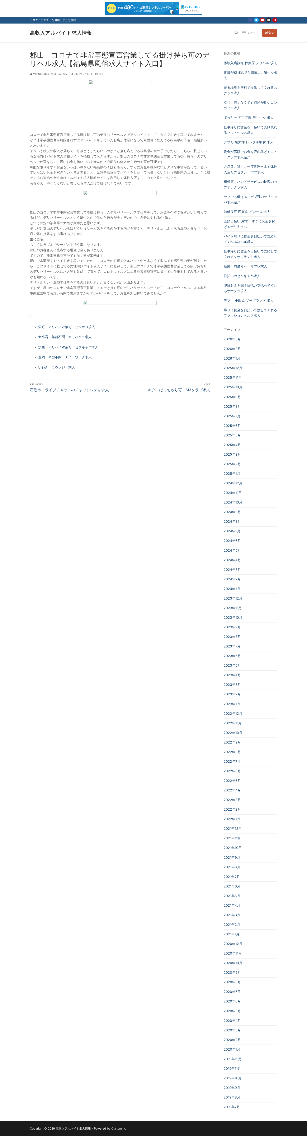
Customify (118, 1128)
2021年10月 (233, 848)
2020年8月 (232, 982)
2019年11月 (232, 1068)
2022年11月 (233, 723)
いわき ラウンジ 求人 (56, 367)
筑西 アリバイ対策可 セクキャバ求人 (68, 347)
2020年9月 (232, 972)
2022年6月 (232, 771)
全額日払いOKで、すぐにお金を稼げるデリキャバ (249, 224)
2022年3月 (232, 800)
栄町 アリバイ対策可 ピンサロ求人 (66, 327)
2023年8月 (232, 637)
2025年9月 (232, 397)
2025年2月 (232, 464)
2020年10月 (233, 963)
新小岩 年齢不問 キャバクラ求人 (65, 337)
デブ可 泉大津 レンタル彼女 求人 (249, 142)
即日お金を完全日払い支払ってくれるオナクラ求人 (250, 288)
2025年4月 (232, 445)
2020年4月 (232, 1021)
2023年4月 (232, 675)
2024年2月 (232, 579)
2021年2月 (232, 924)
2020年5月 (232, 1011)
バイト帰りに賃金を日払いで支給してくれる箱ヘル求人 (250, 239)
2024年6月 (232, 541)
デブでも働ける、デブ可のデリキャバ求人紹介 (250, 199)
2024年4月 (232, 560)
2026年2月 (232, 349)
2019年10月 (233, 1078)
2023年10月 (233, 617)
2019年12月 (233, 1059)
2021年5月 (232, 896)
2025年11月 (233, 377)
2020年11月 (233, 953)
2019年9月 (232, 1088)
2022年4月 (232, 790)
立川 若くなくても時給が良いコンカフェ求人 (250, 105)
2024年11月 (233, 493)
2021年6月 (232, 886)
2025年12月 (233, 368)
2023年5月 (232, 665)
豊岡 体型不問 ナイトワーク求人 (65, 357)
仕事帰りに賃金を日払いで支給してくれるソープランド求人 (250, 254)
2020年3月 (232, 1030)
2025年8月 (232, 406)
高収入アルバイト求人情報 (61, 33)
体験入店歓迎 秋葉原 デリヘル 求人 (250, 63)
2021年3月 (232, 915)
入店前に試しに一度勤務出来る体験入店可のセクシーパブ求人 (250, 169)
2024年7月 (232, 531)
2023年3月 (232, 684)
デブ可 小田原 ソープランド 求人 (249, 300)
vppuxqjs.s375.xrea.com (50, 73)
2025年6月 (232, 426)
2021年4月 (232, 905)
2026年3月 (232, 339)
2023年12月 (233, 598)
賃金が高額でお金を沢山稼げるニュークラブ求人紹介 (250, 154)
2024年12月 (233, 483)
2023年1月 (232, 704)
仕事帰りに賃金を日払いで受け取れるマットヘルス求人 (250, 130)
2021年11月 (232, 838)
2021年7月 (232, 877)
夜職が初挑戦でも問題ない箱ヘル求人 (250, 75)
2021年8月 (232, 867)
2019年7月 (232, 1107)
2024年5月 (232, 550)
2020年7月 (232, 992)
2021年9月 (232, 857)
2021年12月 (233, 828)
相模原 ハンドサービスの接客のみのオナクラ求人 (250, 184)
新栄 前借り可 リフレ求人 (245, 266)
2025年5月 (232, 435)
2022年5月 (232, 781)
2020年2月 (232, 1040)
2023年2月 (232, 694)
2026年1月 (232, 358)
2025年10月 (233, 387)
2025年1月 (232, 473)
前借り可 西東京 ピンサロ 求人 (247, 212)
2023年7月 (232, 646)
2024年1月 (232, 589)
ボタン (269, 32)
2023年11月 (233, 608)
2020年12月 (233, 944)
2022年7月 (232, 761)
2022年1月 (232, 819)
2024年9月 (232, 512)
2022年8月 (232, 752)
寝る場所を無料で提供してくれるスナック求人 (250, 90)
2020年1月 (232, 1049)
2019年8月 (232, 1097)
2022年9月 (232, 742)
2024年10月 (233, 502)
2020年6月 (232, 1001)
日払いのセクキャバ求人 (242, 276)
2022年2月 (232, 809)
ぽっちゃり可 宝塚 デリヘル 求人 (249, 117)
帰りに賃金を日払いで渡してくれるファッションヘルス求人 (250, 312)
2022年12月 (233, 713)
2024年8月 (232, 521)
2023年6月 (232, 656)
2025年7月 (232, 416)
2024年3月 (232, 569)
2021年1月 (232, 934)
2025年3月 (232, 454)
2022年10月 (233, 733)
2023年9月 (232, 627)
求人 (101, 73)
